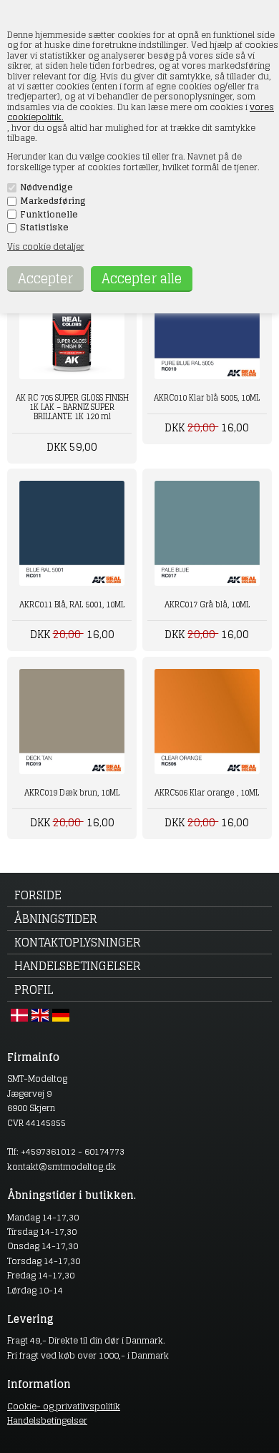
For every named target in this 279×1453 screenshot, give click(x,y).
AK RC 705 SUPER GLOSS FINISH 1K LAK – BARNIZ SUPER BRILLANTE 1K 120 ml (72, 407)
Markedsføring (53, 201)
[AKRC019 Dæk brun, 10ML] (71, 721)
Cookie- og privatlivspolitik (63, 1406)
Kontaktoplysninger (77, 942)
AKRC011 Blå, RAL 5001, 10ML (71, 604)
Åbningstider (55, 919)
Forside (38, 895)
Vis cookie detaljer (45, 246)
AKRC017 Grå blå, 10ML (207, 604)
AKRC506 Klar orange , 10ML (207, 793)
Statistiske (44, 227)
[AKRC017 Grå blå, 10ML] (207, 533)
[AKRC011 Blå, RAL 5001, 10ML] (71, 533)
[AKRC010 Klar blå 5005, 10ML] (207, 326)
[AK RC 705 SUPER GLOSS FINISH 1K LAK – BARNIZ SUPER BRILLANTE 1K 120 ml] (71, 326)
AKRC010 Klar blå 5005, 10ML (207, 398)
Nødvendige (46, 187)
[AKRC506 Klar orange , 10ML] (207, 721)
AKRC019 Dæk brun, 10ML (71, 793)
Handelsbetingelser (77, 966)
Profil (33, 989)
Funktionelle (49, 215)
